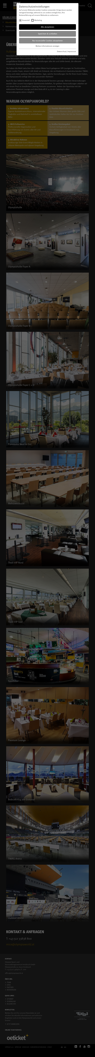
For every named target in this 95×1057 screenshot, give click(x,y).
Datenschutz (61, 51)
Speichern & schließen (47, 33)
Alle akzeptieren (47, 26)
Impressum (72, 51)
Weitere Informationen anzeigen (47, 46)
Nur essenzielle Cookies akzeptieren (47, 40)
